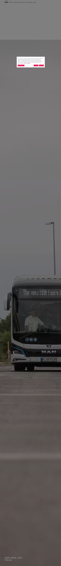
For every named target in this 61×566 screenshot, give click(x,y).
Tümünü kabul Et (41, 65)
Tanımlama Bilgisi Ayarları (21, 65)
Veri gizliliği (28, 63)
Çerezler (25, 63)
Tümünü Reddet (36, 65)
